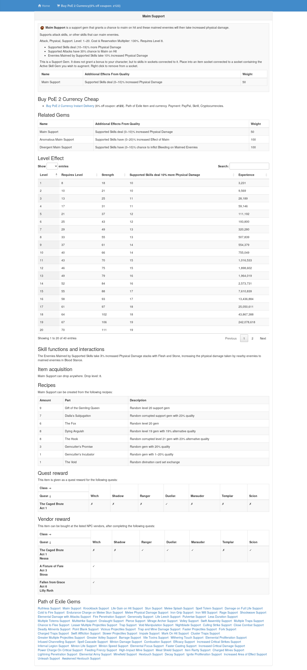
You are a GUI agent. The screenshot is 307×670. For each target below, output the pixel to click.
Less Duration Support (223, 616)
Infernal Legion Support (53, 646)
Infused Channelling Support (56, 641)
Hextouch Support (151, 654)
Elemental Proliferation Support (226, 637)
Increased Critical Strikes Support (219, 641)
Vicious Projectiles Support (118, 629)
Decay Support (174, 654)
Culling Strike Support (217, 625)
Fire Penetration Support (109, 616)
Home (46, 6)
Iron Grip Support (181, 612)
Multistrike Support (84, 621)
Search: (223, 166)
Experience (246, 175)
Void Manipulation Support (156, 625)
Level (44, 175)
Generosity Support (140, 616)
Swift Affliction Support (85, 633)
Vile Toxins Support (156, 637)
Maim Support (72, 608)
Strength (108, 175)
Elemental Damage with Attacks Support (64, 616)
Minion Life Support (84, 646)
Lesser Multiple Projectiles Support (94, 625)
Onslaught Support (111, 621)
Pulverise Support (194, 616)
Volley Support (189, 621)
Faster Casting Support (181, 646)
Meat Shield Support (169, 650)
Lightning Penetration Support (57, 654)
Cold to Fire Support (51, 612)
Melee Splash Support (179, 608)
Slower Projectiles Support (120, 633)
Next (263, 338)
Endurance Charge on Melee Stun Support (95, 612)
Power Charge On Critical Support (60, 650)
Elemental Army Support (95, 654)
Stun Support (153, 608)
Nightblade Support (188, 625)
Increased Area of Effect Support (245, 654)
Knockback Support (96, 608)
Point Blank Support (85, 629)
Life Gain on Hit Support (127, 608)
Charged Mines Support (228, 650)
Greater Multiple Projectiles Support (61, 637)
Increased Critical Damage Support (222, 646)
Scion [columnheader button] (253, 496)
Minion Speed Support (113, 646)
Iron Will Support (206, 612)
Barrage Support (130, 637)
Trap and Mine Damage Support (159, 629)
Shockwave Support (253, 612)
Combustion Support (157, 641)
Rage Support (228, 612)
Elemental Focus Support (147, 646)
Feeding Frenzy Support (101, 650)
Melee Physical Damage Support (146, 612)
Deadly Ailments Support (54, 629)
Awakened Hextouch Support (81, 658)
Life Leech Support (167, 616)
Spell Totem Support (209, 608)
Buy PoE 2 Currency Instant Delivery (70, 106)
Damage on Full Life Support (244, 608)
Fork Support (227, 629)
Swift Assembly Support (216, 621)
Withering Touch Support (187, 637)
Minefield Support (125, 654)
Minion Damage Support (126, 641)
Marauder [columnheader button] (197, 496)
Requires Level (72, 175)
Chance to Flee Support (53, 625)
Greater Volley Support (102, 637)
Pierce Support (135, 621)
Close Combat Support (249, 625)
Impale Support (149, 633)
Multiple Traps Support (249, 621)
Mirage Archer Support (162, 621)
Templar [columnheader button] (227, 496)
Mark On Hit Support (175, 633)
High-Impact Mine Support (136, 650)
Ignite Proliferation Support (204, 654)
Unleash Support (49, 658)
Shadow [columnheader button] (118, 496)
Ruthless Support (49, 608)
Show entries (53, 166)
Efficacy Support (184, 641)
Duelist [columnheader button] (170, 496)
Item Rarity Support (198, 650)
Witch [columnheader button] (95, 496)
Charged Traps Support (53, 633)
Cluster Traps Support (205, 633)
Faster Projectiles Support (200, 629)
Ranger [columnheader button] (145, 496)
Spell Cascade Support (92, 641)
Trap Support (128, 625)
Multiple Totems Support (54, 621)
